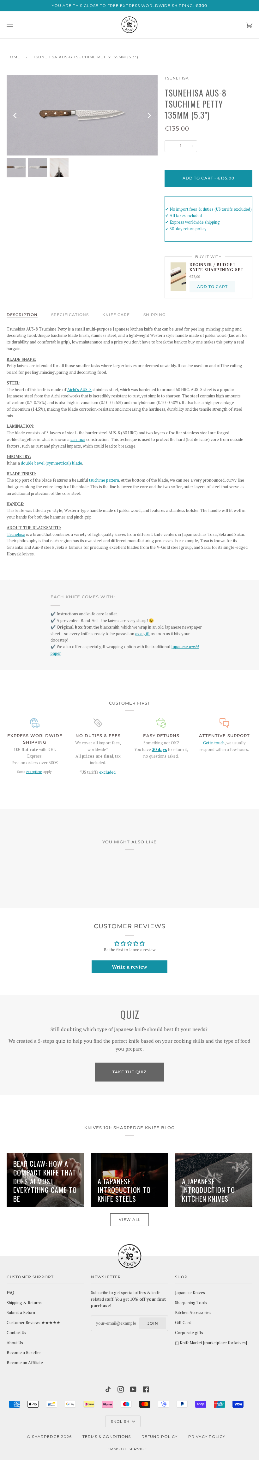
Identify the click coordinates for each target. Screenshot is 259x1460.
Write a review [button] (129, 966)
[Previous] (15, 115)
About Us (15, 1343)
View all (130, 1219)
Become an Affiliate (25, 1362)
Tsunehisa (177, 78)
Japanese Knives (190, 1292)
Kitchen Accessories (193, 1312)
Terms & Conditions (106, 1436)
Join (153, 1323)
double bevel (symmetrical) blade (51, 463)
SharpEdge (46, 1436)
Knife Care (116, 314)
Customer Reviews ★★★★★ (33, 1322)
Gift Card (183, 1322)
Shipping (154, 314)
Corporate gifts (189, 1332)
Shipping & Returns (24, 1302)
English (121, 1421)
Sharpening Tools (191, 1302)
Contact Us (16, 1332)
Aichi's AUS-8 (79, 389)
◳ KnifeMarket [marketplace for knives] (211, 1343)
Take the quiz (129, 1072)
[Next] (148, 115)
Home (13, 57)
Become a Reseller (24, 1352)
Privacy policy (206, 1436)
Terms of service (126, 1448)
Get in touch (214, 743)
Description (22, 314)
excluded (107, 772)
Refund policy (160, 1436)
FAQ (10, 1292)
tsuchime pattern (104, 480)
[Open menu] (16, 24)
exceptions (34, 772)
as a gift (142, 633)
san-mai (77, 439)
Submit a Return (21, 1312)
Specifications (70, 314)
